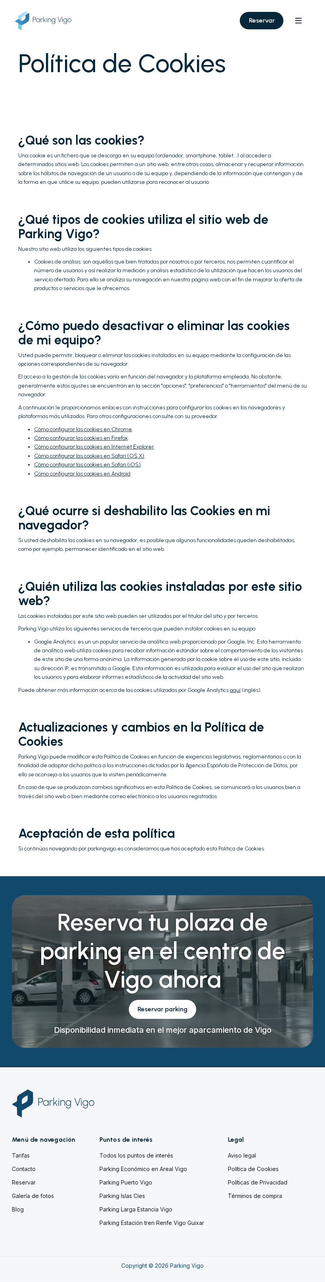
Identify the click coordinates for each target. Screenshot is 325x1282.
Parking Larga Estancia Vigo (135, 1209)
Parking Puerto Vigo (125, 1182)
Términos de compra (255, 1196)
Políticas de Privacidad (257, 1182)
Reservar (262, 20)
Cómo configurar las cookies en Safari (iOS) (87, 464)
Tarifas (21, 1155)
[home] (49, 21)
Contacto (24, 1169)
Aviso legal (242, 1155)
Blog (18, 1209)
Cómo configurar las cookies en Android (82, 473)
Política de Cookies (253, 1169)
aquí (235, 690)
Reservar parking (162, 1009)
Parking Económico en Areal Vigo (143, 1169)
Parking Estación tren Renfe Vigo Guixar (151, 1223)
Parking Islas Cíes (122, 1196)
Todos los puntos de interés (136, 1155)
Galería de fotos (33, 1196)
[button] (298, 20)
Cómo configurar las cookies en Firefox (81, 438)
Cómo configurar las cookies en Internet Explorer (94, 446)
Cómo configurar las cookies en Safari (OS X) (89, 456)
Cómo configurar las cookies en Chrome (83, 429)
